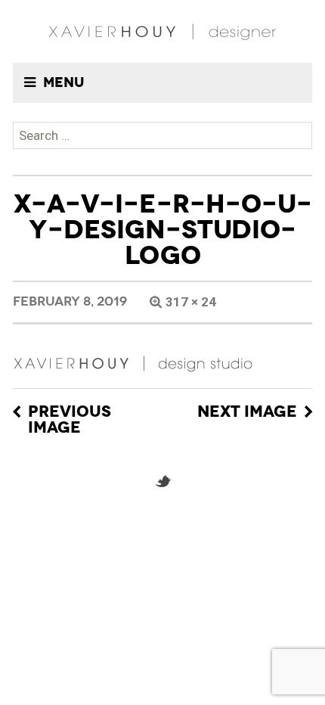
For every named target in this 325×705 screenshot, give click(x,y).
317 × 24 (191, 301)
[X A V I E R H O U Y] (162, 31)
